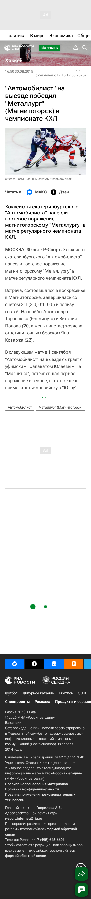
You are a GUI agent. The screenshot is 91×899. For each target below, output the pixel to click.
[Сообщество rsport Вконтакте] (54, 664)
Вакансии (13, 723)
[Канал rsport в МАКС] (14, 664)
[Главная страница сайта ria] (5, 48)
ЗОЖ (82, 693)
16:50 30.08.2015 (19, 71)
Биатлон (66, 693)
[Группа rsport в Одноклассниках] (73, 664)
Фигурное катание (38, 693)
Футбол (11, 693)
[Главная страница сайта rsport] (30, 48)
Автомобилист (20, 407)
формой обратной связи (25, 856)
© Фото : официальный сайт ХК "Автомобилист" (38, 179)
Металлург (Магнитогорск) (61, 407)
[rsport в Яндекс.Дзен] (34, 664)
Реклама (42, 701)
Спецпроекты (17, 701)
